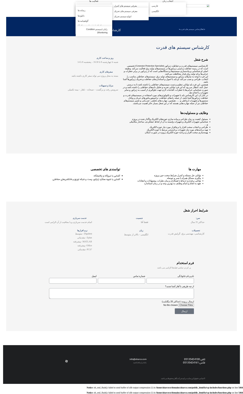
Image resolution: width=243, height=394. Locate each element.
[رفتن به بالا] (3, 390)
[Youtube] (73, 361)
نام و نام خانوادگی (185, 276)
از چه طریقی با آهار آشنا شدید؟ (179, 286)
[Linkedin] (87, 361)
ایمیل (94, 276)
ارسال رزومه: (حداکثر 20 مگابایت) (178, 301)
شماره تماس (139, 276)
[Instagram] (80, 361)
